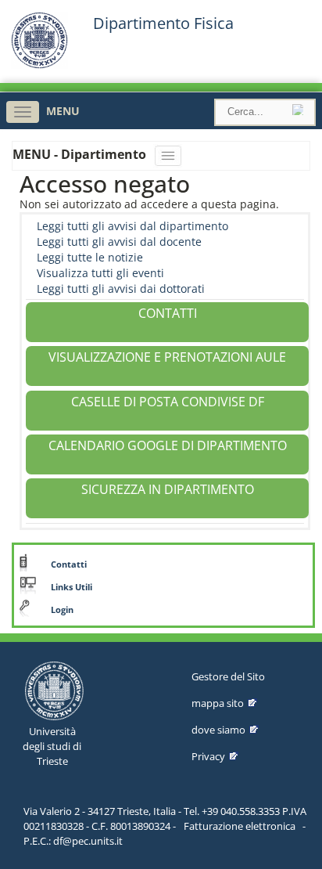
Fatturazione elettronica (239, 826)
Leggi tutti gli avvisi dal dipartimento (132, 225)
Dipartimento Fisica (163, 23)
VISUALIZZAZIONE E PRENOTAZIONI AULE (167, 357)
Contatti (69, 564)
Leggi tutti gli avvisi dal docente (119, 241)
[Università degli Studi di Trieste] (39, 64)
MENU (63, 110)
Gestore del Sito (228, 676)
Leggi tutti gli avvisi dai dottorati (121, 288)
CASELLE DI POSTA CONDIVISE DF (167, 401)
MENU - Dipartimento (81, 154)
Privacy (208, 756)
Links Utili (71, 587)
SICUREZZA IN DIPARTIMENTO (167, 489)
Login (62, 609)
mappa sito (217, 703)
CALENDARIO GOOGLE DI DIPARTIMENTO (167, 445)
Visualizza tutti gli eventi (100, 272)
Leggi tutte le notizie (90, 257)
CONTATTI (167, 313)
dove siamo (218, 730)
